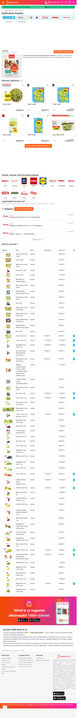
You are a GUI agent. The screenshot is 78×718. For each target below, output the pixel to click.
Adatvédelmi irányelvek (55, 705)
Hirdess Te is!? (6, 660)
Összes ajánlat (9, 10)
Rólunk (3, 669)
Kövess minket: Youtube (25, 664)
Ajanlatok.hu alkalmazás (8, 667)
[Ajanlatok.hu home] (12, 2)
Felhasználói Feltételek (42, 705)
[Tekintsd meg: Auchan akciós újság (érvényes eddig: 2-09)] (12, 66)
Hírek (3, 673)
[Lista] (69, 2)
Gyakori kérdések (6, 658)
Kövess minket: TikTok (25, 666)
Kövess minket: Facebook (26, 660)
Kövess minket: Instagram (26, 662)
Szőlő (15, 10)
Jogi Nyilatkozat (30, 705)
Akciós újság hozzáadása (9, 671)
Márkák (4, 664)
